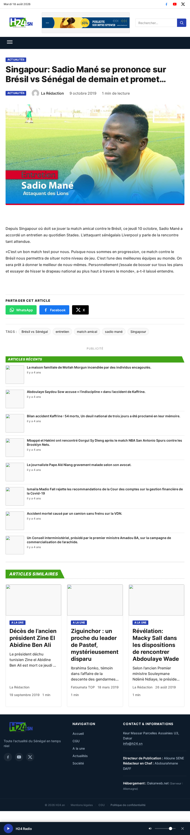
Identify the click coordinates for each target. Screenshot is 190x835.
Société (78, 763)
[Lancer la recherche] (181, 23)
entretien (62, 332)
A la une (17, 622)
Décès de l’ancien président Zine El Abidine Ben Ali (33, 638)
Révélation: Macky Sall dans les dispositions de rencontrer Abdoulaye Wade (156, 645)
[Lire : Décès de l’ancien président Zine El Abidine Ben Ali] (33, 600)
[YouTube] (174, 4)
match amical (87, 332)
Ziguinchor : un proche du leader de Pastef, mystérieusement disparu (94, 645)
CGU (76, 741)
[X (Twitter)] (183, 4)
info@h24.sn (132, 743)
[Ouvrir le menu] (10, 42)
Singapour (138, 332)
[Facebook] (166, 4)
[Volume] (162, 828)
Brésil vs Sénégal (35, 332)
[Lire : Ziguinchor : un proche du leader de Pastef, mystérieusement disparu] (95, 600)
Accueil (78, 733)
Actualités (15, 59)
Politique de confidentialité (128, 805)
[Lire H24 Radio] (8, 828)
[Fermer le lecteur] (182, 828)
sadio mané (114, 332)
